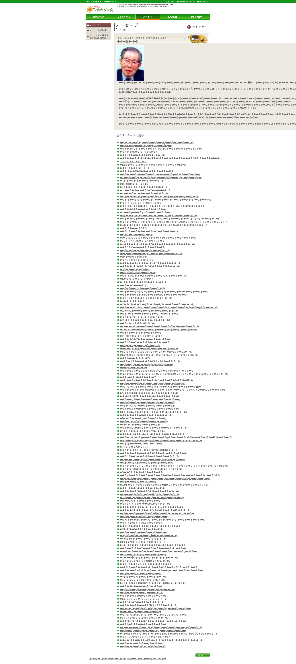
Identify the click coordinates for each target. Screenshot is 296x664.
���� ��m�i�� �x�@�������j (144, 516)
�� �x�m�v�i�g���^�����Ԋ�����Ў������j (157, 142)
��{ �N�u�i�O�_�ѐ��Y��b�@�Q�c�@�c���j (153, 615)
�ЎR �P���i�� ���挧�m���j (141, 336)
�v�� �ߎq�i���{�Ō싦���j (140, 345)
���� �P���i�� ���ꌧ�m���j (143, 209)
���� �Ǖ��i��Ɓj (133, 285)
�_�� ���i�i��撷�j (134, 269)
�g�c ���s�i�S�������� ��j (144, 618)
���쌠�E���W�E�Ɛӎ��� (147, 658)
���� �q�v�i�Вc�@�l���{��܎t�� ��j (150, 266)
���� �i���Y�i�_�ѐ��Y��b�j (143, 646)
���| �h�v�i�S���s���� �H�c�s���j (149, 313)
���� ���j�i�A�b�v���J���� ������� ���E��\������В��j (170, 158)
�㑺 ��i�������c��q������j (145, 320)
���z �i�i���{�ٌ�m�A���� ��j (145, 504)
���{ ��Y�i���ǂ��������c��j (146, 298)
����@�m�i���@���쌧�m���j (144, 421)
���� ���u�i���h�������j (143, 596)
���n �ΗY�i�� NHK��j (137, 323)
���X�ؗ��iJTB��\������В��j (142, 288)
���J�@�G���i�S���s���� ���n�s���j (153, 621)
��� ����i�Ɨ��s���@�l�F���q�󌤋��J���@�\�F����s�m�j (166, 199)
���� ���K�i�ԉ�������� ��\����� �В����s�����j (164, 291)
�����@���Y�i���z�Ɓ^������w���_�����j (157, 371)
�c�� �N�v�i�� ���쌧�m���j (142, 241)
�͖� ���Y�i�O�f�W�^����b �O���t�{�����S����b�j (162, 519)
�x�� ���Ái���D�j (134, 447)
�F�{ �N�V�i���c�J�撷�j (138, 272)
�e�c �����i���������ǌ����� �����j (153, 545)
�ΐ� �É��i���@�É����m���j (143, 418)
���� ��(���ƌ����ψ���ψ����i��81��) (152, 383)
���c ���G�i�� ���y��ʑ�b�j (143, 488)
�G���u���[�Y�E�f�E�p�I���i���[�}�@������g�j (161, 177)
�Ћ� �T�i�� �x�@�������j (141, 472)
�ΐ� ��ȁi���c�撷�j (134, 257)
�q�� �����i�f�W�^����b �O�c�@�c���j (153, 583)
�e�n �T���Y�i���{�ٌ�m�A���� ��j (149, 535)
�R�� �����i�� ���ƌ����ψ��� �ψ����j (153, 459)
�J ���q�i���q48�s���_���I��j (145, 212)
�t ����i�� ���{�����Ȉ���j (144, 187)
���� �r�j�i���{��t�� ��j (142, 592)
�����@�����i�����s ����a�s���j (150, 399)
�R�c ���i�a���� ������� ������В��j (153, 165)
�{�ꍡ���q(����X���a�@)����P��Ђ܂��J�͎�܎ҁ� (156, 380)
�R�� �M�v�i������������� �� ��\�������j (159, 326)
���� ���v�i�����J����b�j (143, 532)
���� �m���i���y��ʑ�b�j (141, 643)
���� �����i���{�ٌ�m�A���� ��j (148, 605)
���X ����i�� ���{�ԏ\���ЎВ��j (146, 145)
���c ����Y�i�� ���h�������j (146, 564)
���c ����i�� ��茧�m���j (141, 332)
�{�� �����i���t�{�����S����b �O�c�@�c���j (159, 567)
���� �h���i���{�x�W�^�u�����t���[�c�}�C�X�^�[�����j (169, 218)
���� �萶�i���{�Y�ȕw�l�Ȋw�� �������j (152, 507)
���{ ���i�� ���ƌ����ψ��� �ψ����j (150, 526)
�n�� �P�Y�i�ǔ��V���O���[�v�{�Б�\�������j (158, 215)
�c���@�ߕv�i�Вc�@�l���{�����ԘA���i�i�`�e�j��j (161, 440)
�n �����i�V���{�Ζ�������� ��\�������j (157, 244)
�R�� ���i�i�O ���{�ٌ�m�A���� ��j (149, 494)
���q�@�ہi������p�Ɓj (138, 377)
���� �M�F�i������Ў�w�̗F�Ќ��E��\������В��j (159, 196)
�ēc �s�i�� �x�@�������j (140, 501)
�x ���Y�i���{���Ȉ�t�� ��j (143, 538)
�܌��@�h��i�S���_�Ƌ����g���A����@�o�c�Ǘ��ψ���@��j (169, 634)
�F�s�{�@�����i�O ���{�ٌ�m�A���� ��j (153, 412)
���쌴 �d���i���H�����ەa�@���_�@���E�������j (163, 206)
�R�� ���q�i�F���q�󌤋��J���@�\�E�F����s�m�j (159, 355)
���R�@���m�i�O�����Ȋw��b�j (145, 637)
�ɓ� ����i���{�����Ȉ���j (143, 576)
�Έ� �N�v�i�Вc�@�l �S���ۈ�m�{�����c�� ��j (157, 304)
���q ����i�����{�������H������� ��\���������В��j (170, 475)
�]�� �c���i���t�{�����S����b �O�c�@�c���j (158, 551)
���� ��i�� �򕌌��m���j (139, 152)
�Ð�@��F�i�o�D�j (134, 367)
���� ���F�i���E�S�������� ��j (149, 491)
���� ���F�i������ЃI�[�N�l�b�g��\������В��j (160, 174)
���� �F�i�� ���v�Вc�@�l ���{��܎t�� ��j (155, 510)
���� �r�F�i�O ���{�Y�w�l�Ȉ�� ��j (149, 450)
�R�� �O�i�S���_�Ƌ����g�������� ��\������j (161, 627)
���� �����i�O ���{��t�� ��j (146, 415)
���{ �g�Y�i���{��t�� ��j (142, 602)
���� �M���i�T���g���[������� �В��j (153, 294)
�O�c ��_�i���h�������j (141, 611)
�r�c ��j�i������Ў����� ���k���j (149, 348)
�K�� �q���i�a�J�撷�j (137, 279)
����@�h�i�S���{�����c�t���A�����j (153, 428)
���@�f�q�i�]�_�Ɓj (135, 358)
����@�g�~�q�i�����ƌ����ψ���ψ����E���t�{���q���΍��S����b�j (176, 437)
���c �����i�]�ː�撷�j (137, 260)
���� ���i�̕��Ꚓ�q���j (138, 481)
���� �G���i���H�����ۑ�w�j (145, 561)
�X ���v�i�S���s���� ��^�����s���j (152, 497)
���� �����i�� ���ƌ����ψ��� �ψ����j (153, 453)
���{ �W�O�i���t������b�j (142, 247)
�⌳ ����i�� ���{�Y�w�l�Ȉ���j (145, 190)
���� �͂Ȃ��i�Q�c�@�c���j (141, 586)
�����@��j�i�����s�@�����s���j (149, 409)
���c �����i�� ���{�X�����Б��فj (149, 231)
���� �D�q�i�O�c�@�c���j (141, 317)
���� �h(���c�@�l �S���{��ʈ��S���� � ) (154, 434)
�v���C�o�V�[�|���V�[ (108, 658)
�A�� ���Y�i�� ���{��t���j (144, 193)
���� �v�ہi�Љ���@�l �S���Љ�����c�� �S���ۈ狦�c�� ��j (169, 307)
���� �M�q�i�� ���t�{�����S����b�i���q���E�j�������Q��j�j (174, 222)
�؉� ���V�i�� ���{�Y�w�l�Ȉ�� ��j (149, 557)
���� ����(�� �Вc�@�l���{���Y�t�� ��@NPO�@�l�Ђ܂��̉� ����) (172, 390)
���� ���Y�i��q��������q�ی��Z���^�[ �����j (161, 570)
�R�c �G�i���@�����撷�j (140, 424)
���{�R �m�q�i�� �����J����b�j (147, 462)
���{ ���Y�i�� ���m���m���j (145, 342)
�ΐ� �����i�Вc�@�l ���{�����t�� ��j (151, 253)
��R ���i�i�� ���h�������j (143, 554)
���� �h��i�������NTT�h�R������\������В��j (161, 149)
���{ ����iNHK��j (135, 168)
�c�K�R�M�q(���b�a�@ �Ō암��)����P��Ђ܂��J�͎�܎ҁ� (160, 386)
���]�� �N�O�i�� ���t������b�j (147, 171)
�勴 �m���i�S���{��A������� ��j (149, 310)
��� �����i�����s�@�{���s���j (147, 402)
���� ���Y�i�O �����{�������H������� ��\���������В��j (174, 466)
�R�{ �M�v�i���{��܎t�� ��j (143, 542)
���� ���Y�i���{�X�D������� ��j (150, 263)
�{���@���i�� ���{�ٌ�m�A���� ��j (150, 361)
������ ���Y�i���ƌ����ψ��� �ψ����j (153, 548)
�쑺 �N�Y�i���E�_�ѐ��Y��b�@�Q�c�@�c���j (155, 608)
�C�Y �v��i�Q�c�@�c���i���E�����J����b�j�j (158, 329)
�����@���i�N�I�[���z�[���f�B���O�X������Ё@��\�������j (174, 374)
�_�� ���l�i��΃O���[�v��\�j (143, 282)
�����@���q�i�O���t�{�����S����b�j (153, 630)
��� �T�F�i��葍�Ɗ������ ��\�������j (153, 276)
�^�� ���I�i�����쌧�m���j (142, 431)
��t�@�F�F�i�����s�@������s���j (149, 396)
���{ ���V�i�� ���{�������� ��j (149, 456)
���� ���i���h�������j (141, 573)
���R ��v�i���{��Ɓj (136, 234)
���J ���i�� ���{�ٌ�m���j (142, 155)
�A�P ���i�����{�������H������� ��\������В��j (164, 485)
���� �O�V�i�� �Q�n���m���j (145, 339)
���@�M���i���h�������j (143, 624)
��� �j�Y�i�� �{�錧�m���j (141, 203)
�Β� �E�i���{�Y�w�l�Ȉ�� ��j (144, 599)
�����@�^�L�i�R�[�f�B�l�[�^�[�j (146, 364)
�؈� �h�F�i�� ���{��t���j (142, 180)
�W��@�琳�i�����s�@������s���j (149, 393)
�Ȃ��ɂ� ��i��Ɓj (132, 301)
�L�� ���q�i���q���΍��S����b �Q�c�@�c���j (157, 513)
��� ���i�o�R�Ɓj (133, 228)
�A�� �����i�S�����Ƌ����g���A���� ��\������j (164, 225)
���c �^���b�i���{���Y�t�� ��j (147, 589)
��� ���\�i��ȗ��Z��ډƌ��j (141, 443)
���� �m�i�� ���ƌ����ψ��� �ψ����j (151, 469)
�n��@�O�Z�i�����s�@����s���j (147, 405)
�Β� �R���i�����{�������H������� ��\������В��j (165, 478)
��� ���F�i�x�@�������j (141, 523)
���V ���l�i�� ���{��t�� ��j (145, 250)
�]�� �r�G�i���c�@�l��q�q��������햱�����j (158, 238)
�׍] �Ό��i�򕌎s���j (134, 184)
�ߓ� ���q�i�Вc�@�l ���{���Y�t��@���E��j (156, 352)
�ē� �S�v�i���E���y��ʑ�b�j (142, 580)
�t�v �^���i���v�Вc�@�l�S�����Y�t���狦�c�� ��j (161, 640)
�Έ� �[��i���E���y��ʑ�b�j (142, 529)
